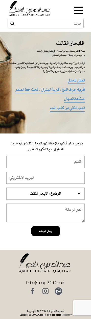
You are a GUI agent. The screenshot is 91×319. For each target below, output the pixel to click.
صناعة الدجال (74, 99)
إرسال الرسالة (45, 230)
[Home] (30, 8)
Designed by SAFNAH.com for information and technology (46, 314)
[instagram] (45, 291)
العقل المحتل (76, 80)
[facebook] (32, 291)
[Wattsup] (58, 291)
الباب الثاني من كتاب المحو (67, 108)
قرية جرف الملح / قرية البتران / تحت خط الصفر (50, 89)
